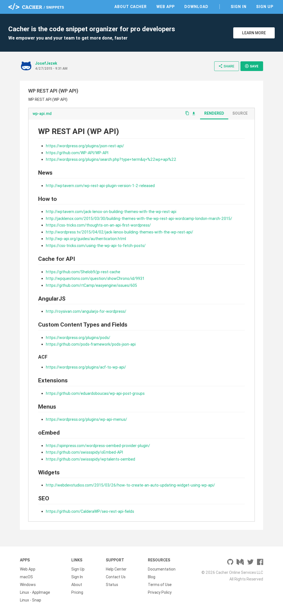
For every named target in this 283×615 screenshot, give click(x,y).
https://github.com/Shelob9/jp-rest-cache (83, 271)
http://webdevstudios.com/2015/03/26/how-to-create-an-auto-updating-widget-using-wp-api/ (130, 485)
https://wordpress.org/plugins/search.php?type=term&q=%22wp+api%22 (111, 159)
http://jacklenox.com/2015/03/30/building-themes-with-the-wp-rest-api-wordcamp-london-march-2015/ (139, 218)
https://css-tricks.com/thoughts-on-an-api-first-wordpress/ (98, 225)
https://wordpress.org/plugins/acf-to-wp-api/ (86, 367)
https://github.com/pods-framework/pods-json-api (91, 344)
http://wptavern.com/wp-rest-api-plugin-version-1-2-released (100, 185)
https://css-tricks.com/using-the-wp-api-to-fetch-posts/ (96, 245)
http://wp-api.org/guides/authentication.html (86, 238)
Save (251, 66)
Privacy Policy (160, 592)
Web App (165, 6)
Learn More (254, 32)
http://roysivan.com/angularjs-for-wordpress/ (86, 311)
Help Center (116, 569)
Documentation (161, 569)
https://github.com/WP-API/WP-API (77, 152)
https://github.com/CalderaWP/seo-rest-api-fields (90, 511)
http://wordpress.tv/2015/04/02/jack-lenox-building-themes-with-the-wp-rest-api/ (119, 232)
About (76, 584)
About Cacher (130, 6)
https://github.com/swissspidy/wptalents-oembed (90, 459)
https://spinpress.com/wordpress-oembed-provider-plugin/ (98, 445)
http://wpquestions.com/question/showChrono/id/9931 (95, 278)
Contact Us (115, 576)
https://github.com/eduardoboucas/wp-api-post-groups (95, 393)
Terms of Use (160, 584)
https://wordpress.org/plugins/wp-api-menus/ (86, 419)
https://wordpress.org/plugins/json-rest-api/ (85, 145)
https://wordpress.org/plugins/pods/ (78, 337)
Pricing (77, 592)
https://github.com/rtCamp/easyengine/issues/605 (91, 285)
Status (112, 584)
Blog (151, 576)
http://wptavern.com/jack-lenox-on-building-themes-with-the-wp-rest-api (111, 211)
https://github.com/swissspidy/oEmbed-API (84, 452)
